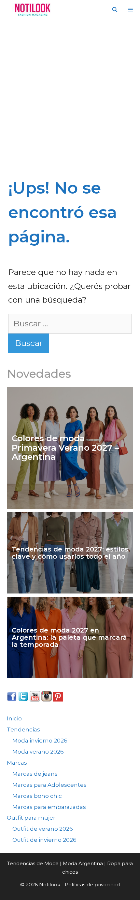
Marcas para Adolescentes (49, 785)
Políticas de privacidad (92, 884)
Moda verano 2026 (38, 751)
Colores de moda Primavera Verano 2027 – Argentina (65, 448)
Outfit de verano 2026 (42, 828)
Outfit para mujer (31, 817)
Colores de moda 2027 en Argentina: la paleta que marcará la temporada (69, 637)
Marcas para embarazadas (49, 807)
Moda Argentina (83, 863)
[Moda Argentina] (31, 10)
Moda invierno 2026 (39, 740)
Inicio (14, 718)
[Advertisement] (70, 102)
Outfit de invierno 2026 (44, 840)
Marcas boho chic (37, 796)
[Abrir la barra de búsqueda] (114, 10)
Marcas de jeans (35, 773)
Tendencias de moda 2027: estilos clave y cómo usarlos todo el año (70, 553)
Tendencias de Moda (33, 863)
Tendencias (23, 729)
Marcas (17, 762)
